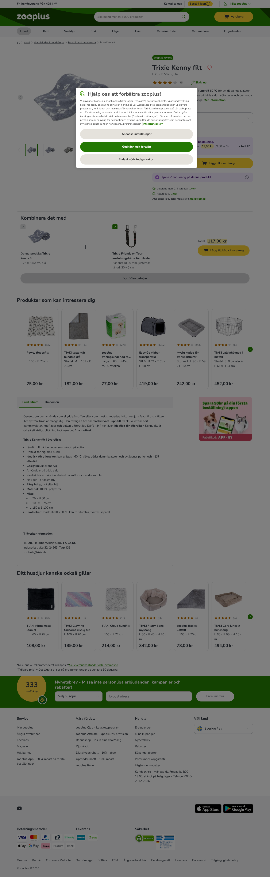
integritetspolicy (153, 123)
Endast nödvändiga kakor (136, 159)
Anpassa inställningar (136, 134)
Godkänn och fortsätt (136, 147)
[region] (136, 128)
